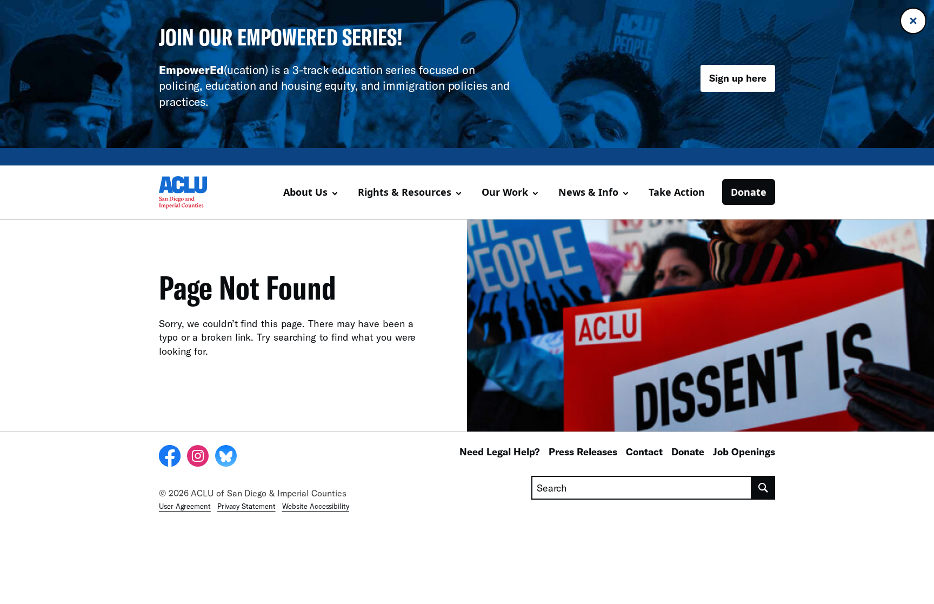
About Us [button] (305, 191)
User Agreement (185, 506)
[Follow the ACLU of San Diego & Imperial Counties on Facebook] (170, 457)
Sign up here (737, 78)
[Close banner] (913, 21)
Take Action (677, 191)
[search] (763, 488)
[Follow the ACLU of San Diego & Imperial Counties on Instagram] (198, 457)
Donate (748, 191)
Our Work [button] (505, 191)
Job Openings (744, 451)
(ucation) (213, 69)
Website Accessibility (315, 506)
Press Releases (583, 451)
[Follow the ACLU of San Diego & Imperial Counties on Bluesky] (226, 457)
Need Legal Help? (499, 451)
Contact (644, 451)
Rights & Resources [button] (404, 191)
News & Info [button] (588, 191)
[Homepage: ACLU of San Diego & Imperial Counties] (197, 192)
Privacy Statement (246, 506)
